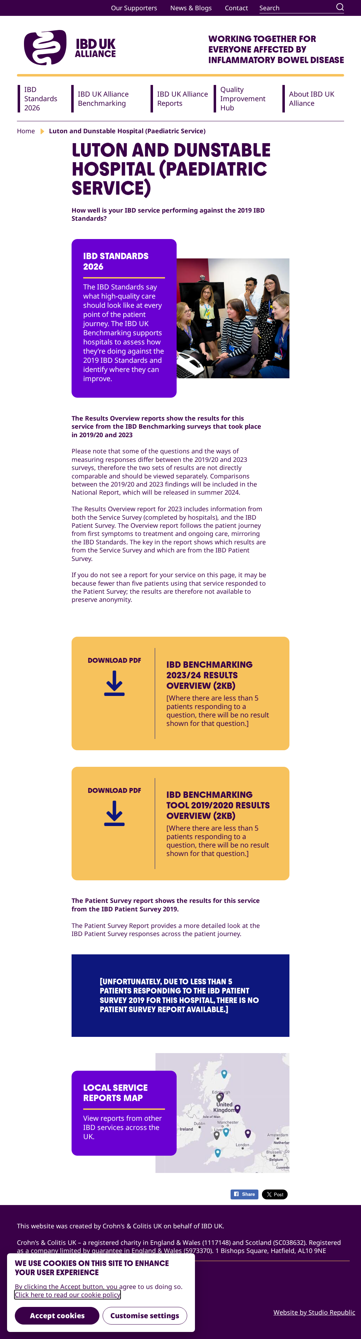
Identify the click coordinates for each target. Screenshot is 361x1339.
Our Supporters (134, 8)
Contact (236, 8)
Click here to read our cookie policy (67, 1294)
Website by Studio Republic (314, 1312)
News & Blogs (191, 8)
